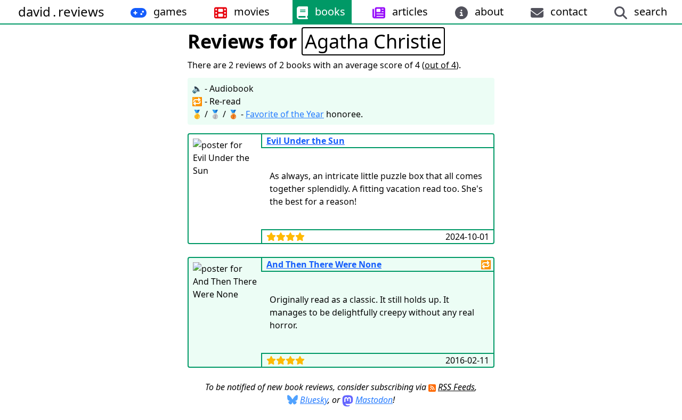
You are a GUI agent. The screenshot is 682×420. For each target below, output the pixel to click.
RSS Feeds (456, 387)
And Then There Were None (323, 264)
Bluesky (314, 400)
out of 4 (440, 65)
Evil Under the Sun (305, 141)
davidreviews (61, 11)
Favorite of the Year (285, 114)
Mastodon (374, 400)
